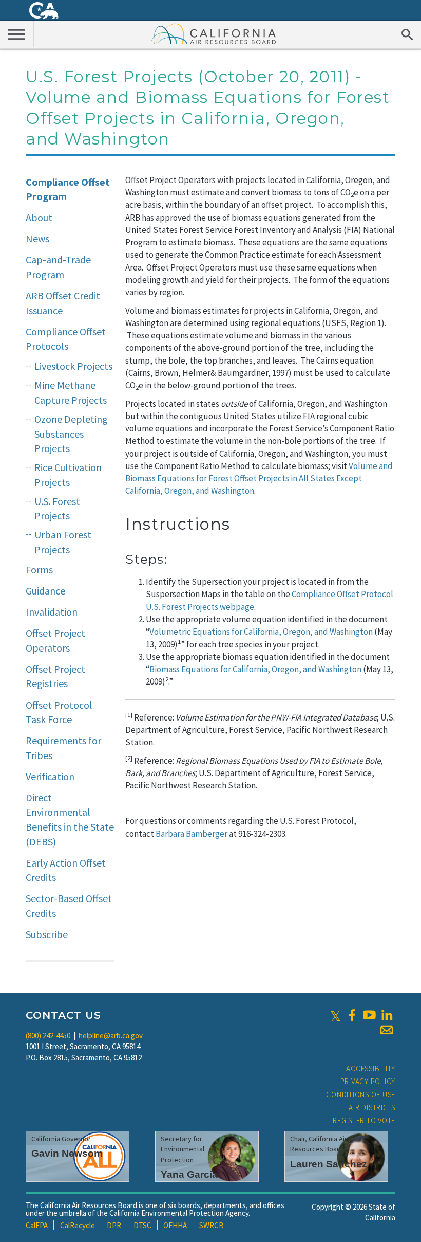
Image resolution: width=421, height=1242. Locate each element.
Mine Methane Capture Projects (70, 392)
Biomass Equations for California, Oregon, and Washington (255, 669)
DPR (114, 1225)
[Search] (407, 34)
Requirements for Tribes (63, 748)
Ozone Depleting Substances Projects (71, 433)
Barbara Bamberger (191, 833)
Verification (50, 776)
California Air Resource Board (213, 33)
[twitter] (335, 1015)
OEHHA (175, 1225)
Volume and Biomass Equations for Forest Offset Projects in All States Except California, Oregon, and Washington (259, 478)
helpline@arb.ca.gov (111, 1035)
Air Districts (372, 1107)
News (37, 238)
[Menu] (17, 34)
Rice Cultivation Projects (68, 475)
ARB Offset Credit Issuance (63, 303)
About (39, 217)
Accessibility (370, 1068)
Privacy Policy (368, 1081)
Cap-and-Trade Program (58, 267)
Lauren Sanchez (328, 1164)
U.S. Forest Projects (57, 509)
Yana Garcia (189, 1174)
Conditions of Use (360, 1095)
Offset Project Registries (55, 676)
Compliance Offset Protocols (66, 339)
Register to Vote (364, 1120)
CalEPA (37, 1225)
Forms (39, 569)
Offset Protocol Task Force (59, 712)
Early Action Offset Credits (66, 870)
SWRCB (211, 1225)
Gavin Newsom (67, 1153)
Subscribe (47, 934)
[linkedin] (386, 1015)
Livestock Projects (73, 365)
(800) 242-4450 (48, 1035)
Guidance (45, 590)
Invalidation (52, 611)
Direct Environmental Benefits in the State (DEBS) (70, 819)
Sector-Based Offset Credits (69, 906)
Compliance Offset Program (68, 189)
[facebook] (351, 1015)
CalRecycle (77, 1225)
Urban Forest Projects (62, 542)
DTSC (142, 1225)
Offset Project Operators (55, 640)
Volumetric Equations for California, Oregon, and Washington (261, 631)
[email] (386, 1030)
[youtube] (369, 1015)
